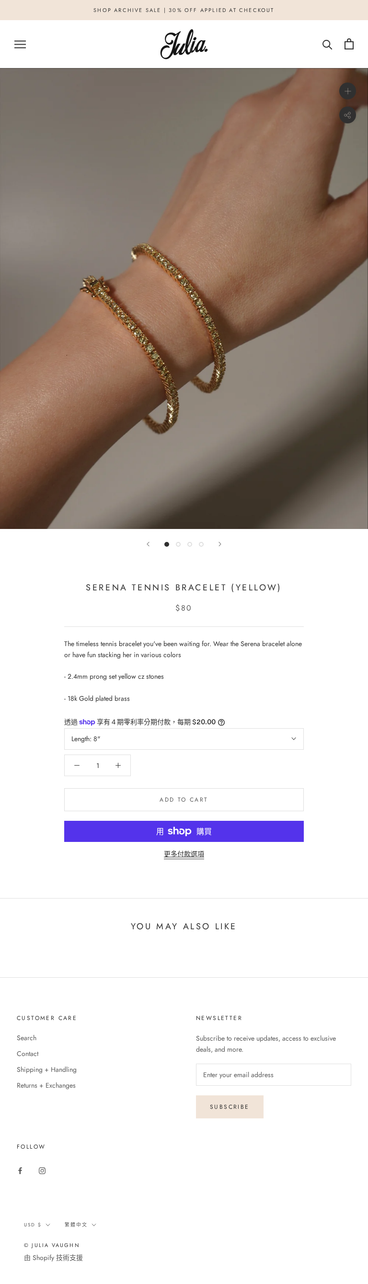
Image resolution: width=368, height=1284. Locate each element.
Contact (27, 1053)
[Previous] (148, 544)
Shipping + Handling (47, 1069)
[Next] (219, 544)
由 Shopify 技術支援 (53, 1257)
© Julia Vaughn (52, 1245)
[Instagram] (42, 1170)
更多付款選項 (184, 854)
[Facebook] (20, 1170)
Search (26, 1038)
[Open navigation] (20, 44)
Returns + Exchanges (46, 1085)
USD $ (33, 1224)
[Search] (327, 44)
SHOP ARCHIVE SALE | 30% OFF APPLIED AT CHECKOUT (183, 10)
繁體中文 (76, 1224)
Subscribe (230, 1107)
